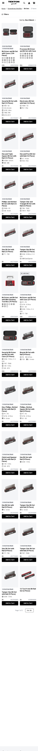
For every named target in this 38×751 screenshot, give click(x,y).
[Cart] (34, 3)
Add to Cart (10, 69)
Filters (6, 14)
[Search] (24, 3)
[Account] (29, 3)
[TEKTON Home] (13, 3)
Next (28, 610)
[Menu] (3, 2)
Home (3, 8)
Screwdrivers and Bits (15, 8)
